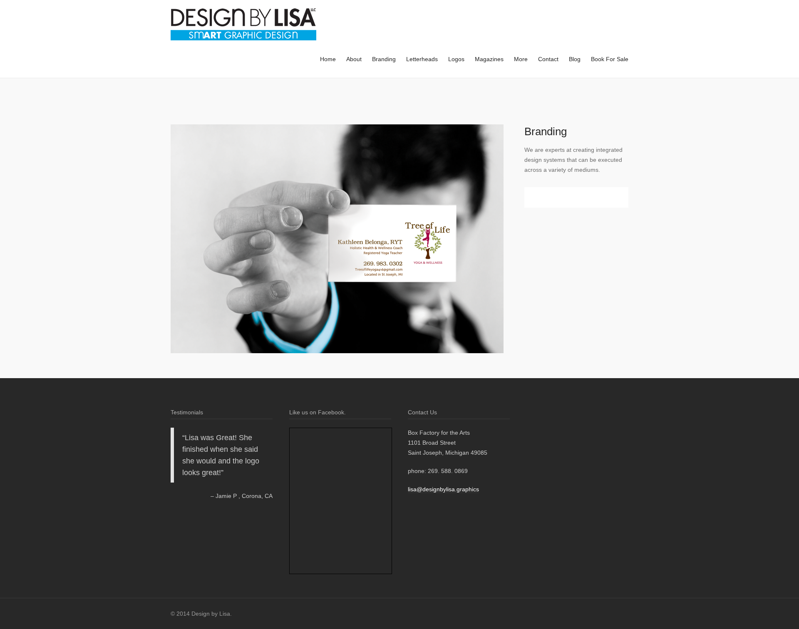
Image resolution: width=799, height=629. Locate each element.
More (521, 59)
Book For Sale (609, 59)
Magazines (489, 59)
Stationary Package (173, 103)
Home (328, 59)
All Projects (187, 103)
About (354, 59)
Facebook (536, 197)
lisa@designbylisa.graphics (443, 489)
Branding (384, 59)
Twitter (546, 197)
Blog (575, 59)
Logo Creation (200, 103)
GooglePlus (556, 197)
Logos (456, 59)
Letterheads (422, 59)
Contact (548, 59)
